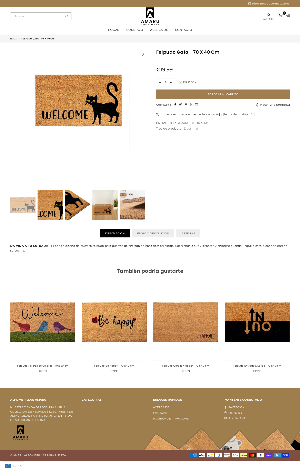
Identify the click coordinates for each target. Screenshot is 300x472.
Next (143, 117)
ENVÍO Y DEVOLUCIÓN (153, 233)
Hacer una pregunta (274, 104)
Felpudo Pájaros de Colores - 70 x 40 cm (43, 365)
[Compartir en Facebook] (175, 104)
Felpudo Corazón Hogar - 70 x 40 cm (185, 365)
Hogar (113, 30)
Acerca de (159, 30)
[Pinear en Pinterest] (186, 104)
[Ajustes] (287, 16)
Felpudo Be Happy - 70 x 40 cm (114, 365)
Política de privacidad (171, 418)
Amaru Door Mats (193, 123)
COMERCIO (134, 30)
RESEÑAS (188, 233)
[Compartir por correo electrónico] (196, 104)
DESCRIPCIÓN (115, 233)
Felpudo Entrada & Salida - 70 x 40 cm (257, 365)
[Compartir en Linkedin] (191, 104)
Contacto (183, 30)
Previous (13, 117)
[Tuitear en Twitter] (180, 104)
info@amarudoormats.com (270, 3)
